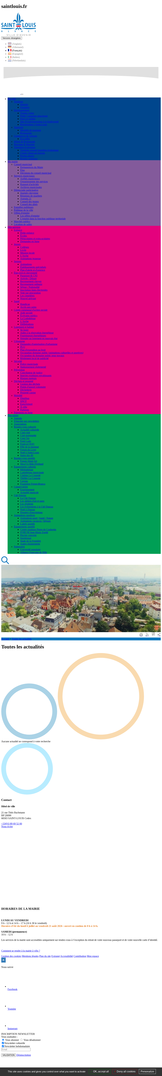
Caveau (24, 481)
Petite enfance (27, 233)
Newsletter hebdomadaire (17, 1046)
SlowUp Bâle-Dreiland (31, 464)
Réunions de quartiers (31, 195)
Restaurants (26, 133)
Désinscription (23, 1055)
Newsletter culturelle (14, 1043)
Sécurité (18, 361)
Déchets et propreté (23, 381)
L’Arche (24, 321)
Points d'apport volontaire (33, 387)
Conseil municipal (23, 164)
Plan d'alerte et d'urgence (32, 270)
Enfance (18, 230)
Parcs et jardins (27, 118)
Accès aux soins (28, 307)
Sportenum (25, 538)
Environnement (21, 110)
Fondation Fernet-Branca (32, 484)
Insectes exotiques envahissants (35, 375)
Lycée (23, 250)
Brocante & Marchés (24, 144)
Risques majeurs (28, 378)
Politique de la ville (23, 210)
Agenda (18, 418)
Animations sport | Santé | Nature (36, 518)
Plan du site (45, 956)
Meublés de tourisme (30, 130)
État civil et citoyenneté (25, 272)
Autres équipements (30, 543)
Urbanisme (19, 341)
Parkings (24, 409)
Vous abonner (12, 1040)
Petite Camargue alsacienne (34, 116)
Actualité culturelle (29, 429)
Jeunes (17, 244)
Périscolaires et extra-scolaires (35, 238)
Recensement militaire (31, 284)
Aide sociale (26, 312)
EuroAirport (26, 404)
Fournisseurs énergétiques (33, 335)
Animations (26, 264)
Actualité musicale (29, 492)
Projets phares (27, 156)
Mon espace (93, 956)
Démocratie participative (26, 190)
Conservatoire (21, 486)
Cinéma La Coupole (30, 475)
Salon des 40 (26, 455)
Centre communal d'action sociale (30, 310)
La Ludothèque (28, 318)
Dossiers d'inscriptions (31, 512)
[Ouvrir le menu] (22, 94)
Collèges (24, 247)
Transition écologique (24, 147)
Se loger (24, 330)
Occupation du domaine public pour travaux (42, 355)
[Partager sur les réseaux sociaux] (159, 634)
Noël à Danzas (27, 509)
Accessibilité (66, 956)
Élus (22, 170)
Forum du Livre (28, 449)
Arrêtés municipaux (30, 178)
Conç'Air (24, 438)
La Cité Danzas (28, 498)
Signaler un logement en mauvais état (38, 338)
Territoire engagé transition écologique (39, 150)
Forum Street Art (28, 461)
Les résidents (26, 504)
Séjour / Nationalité (30, 287)
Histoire (24, 104)
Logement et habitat (24, 327)
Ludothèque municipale (32, 472)
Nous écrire (7, 826)
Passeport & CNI (28, 275)
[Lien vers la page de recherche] (5, 563)
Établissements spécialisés (33, 267)
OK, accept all (101, 1071)
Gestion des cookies (11, 956)
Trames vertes (27, 113)
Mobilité (18, 395)
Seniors (17, 261)
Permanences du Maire (31, 167)
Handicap (25, 304)
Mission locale (27, 252)
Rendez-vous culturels (25, 426)
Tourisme (18, 127)
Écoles (23, 235)
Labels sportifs (27, 523)
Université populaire (30, 549)
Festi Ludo (25, 441)
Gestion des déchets (30, 384)
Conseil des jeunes (29, 201)
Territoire (18, 101)
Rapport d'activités (29, 184)
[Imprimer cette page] (141, 635)
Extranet (55, 956)
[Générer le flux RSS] (147, 635)
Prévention (19, 369)
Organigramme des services (34, 181)
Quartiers (24, 107)
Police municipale (29, 364)
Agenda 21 (25, 198)
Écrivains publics (28, 315)
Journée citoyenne (29, 193)
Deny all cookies (125, 1071)
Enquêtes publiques (23, 207)
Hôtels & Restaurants (24, 141)
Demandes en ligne (29, 241)
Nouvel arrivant (28, 298)
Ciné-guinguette (28, 435)
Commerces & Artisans (25, 136)
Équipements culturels (25, 466)
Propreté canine (28, 392)
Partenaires (19, 546)
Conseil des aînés (28, 204)
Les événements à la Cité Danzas (36, 506)
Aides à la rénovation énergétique (37, 332)
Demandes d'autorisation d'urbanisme (38, 344)
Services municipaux (24, 175)
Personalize (147, 1071)
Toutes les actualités (21, 639)
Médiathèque (26, 469)
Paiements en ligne (23, 412)
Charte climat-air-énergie (32, 153)
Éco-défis (25, 138)
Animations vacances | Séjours (35, 521)
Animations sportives (24, 515)
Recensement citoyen (30, 281)
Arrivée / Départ (28, 278)
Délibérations (27, 324)
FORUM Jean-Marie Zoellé (34, 532)
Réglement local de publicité (34, 358)
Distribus (24, 398)
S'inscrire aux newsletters (26, 421)
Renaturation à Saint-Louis (33, 124)
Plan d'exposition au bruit (33, 349)
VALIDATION (9, 1055)
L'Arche (24, 255)
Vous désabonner (32, 1040)
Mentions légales (30, 956)
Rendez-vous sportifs (24, 458)
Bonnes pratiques (28, 158)
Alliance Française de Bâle (33, 552)
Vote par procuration (30, 292)
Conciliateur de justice (31, 372)
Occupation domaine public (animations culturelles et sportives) (51, 352)
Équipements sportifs (24, 526)
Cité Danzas (20, 495)
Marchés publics (22, 221)
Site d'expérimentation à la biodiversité (39, 121)
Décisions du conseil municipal (35, 173)
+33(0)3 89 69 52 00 (11, 823)
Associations (20, 424)
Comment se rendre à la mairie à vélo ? (20, 950)
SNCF (23, 401)
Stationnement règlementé (33, 367)
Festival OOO (27, 444)
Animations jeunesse (30, 258)
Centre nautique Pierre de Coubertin (38, 529)
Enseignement (27, 489)
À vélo (23, 407)
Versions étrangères (12, 38)
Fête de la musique (29, 446)
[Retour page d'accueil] (18, 35)
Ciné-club (25, 432)
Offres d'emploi (21, 213)
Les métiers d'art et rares (32, 501)
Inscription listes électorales (33, 290)
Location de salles (23, 224)
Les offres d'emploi (29, 215)
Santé (16, 301)
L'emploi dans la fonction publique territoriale (43, 218)
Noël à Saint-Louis (29, 452)
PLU (22, 347)
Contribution (80, 956)
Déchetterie (26, 389)
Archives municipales (31, 187)
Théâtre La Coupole (30, 478)
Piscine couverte (28, 535)
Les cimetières (27, 295)
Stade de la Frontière (30, 541)
